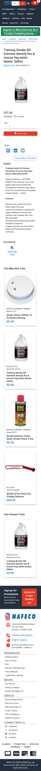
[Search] (22, 3)
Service (5, 23)
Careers (27, 746)
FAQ (7, 664)
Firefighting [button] (21, 9)
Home (4, 39)
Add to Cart (22, 133)
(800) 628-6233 (26, 635)
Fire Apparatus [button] (8, 9)
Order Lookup (11, 710)
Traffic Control (33, 39)
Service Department (13, 699)
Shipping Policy (11, 657)
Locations (6, 744)
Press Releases (11, 671)
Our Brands (10, 683)
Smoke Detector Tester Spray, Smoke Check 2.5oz (19, 437)
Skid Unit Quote (12, 703)
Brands (29, 18)
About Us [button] (13, 23)
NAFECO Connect (12, 718)
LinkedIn (12, 737)
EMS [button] (4, 14)
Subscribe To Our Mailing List (29, 597)
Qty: (6, 123)
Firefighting (12, 39)
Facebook (13, 726)
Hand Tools (22, 39)
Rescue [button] (21, 14)
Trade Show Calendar (14, 675)
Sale (23, 18)
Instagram (13, 730)
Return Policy (10, 660)
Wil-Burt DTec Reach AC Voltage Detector (18, 495)
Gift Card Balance (12, 714)
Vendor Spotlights (13, 691)
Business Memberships (15, 668)
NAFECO (23, 640)
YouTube (12, 733)
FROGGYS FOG (9, 65)
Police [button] (31, 9)
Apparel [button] (30, 14)
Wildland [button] (5, 18)
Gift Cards (25, 23)
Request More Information (25, 158)
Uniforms (16, 18)
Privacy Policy (20, 744)
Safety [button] (11, 14)
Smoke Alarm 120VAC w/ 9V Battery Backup (19, 316)
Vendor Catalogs (12, 687)
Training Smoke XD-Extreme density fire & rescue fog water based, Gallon (19, 376)
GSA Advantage (11, 707)
